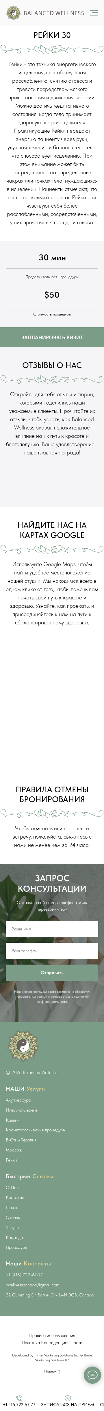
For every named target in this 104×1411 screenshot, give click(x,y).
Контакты (15, 1197)
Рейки (11, 1160)
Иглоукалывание (22, 1110)
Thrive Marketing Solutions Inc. (56, 1355)
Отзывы (13, 1217)
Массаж (14, 1150)
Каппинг (13, 1120)
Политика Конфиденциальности (52, 1342)
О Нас (12, 1187)
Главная (13, 1207)
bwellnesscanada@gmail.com (33, 1285)
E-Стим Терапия (21, 1140)
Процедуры (16, 1247)
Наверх (50, 1371)
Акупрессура (18, 1100)
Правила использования (52, 1335)
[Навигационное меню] (94, 13)
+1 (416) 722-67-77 (24, 1275)
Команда (14, 1237)
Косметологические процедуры (36, 1130)
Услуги (12, 1227)
